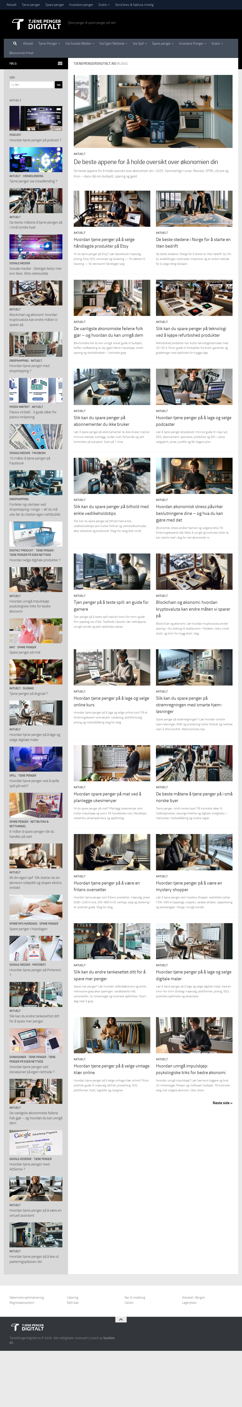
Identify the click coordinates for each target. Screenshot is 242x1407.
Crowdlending (33, 176)
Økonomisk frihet (21, 53)
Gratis (103, 5)
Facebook (39, 453)
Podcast (15, 135)
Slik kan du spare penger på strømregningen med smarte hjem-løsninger (189, 705)
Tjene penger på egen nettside (30, 555)
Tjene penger (31, 5)
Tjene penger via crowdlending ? (33, 181)
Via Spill (138, 43)
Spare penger (54, 5)
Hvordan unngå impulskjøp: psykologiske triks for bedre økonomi (30, 606)
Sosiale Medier (19, 263)
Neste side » (223, 1103)
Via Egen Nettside (111, 43)
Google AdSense (20, 1159)
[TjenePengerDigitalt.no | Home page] (36, 24)
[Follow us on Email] (60, 63)
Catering (72, 1297)
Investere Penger (191, 43)
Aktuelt (11, 5)
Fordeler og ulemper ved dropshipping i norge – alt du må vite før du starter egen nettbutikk (34, 509)
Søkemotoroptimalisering (26, 1297)
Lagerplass (189, 1302)
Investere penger (81, 5)
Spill (12, 775)
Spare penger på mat (24, 652)
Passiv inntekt (19, 407)
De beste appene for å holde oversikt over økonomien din (146, 162)
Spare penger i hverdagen (28, 929)
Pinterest (39, 964)
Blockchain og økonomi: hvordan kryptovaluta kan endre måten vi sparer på (193, 609)
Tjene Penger (47, 43)
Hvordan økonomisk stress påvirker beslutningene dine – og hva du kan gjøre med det (189, 513)
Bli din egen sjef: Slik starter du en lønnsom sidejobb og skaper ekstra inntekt (35, 882)
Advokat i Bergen (193, 1297)
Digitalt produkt (21, 550)
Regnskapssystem (21, 1302)
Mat (12, 647)
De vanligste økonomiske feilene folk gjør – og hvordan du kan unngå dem (35, 1118)
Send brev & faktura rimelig (134, 5)
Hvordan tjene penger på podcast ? (35, 140)
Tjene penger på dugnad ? (28, 693)
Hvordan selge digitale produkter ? (35, 560)
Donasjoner (17, 1057)
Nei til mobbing (135, 1297)
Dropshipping (19, 360)
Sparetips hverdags (23, 923)
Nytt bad (72, 1302)
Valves (129, 1302)
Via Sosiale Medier (78, 43)
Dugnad (28, 688)
